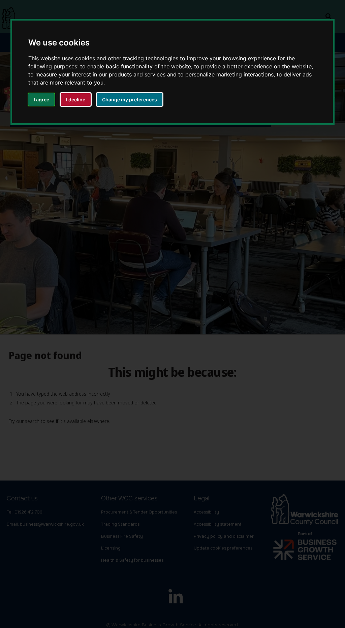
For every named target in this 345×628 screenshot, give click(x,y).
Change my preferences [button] (129, 99)
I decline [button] (75, 99)
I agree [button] (41, 99)
